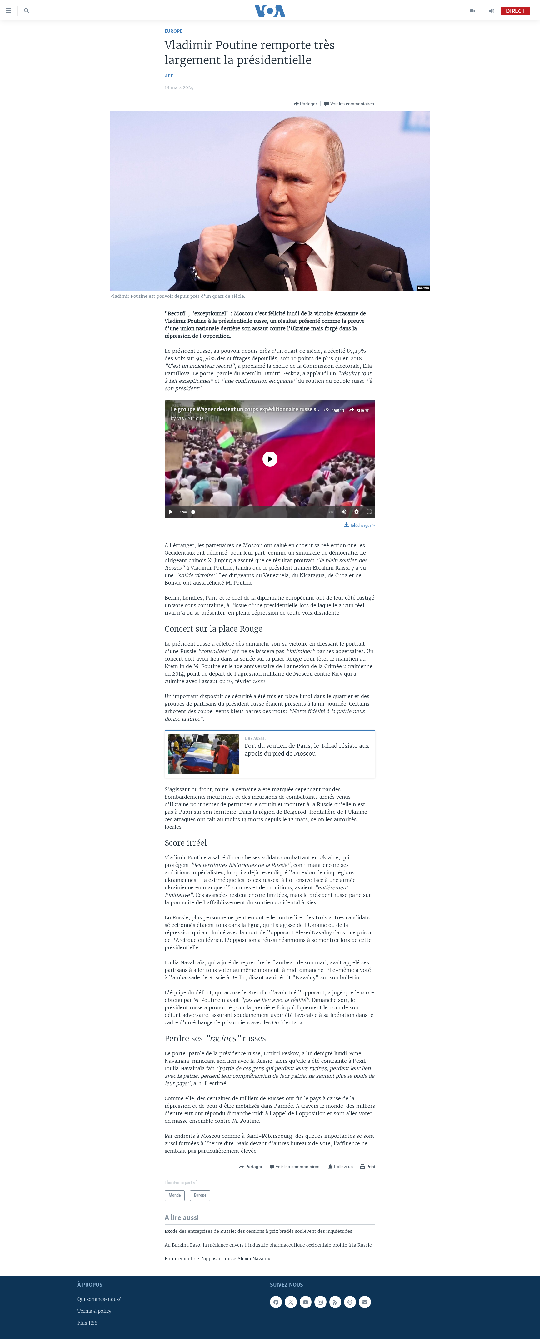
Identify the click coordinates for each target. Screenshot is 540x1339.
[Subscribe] (365, 1302)
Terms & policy (94, 1311)
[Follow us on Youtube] (306, 1302)
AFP (169, 76)
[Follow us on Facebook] (276, 1302)
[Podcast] (350, 1302)
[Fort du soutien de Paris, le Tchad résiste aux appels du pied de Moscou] (203, 754)
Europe (173, 31)
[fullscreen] (369, 512)
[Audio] (491, 11)
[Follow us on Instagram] (320, 1302)
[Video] (472, 11)
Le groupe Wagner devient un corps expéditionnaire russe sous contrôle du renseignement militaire (293, 410)
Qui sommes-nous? (99, 1299)
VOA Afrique (190, 418)
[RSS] (335, 1302)
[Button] (305, 103)
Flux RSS (88, 1323)
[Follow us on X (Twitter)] (291, 1302)
